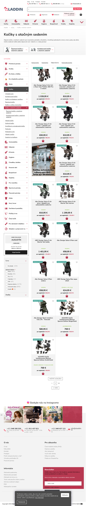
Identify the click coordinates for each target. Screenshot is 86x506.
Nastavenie (21, 502)
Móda (10, 198)
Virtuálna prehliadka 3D (10, 458)
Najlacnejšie (34, 63)
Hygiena (11, 157)
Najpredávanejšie (66, 63)
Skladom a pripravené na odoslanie (16, 229)
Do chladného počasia (15, 79)
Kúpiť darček (16, 252)
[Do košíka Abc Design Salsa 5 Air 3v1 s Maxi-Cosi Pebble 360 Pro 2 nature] (42, 102)
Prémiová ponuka (14, 64)
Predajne (37, 2)
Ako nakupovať (48, 451)
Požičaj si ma (12, 213)
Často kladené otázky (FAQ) (52, 447)
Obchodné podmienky (9, 472)
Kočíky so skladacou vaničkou (13, 99)
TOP (10, 281)
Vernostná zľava (13, 287)
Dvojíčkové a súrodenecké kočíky (14, 126)
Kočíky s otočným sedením (13, 108)
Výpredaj (11, 279)
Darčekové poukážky (15, 208)
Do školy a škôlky (14, 74)
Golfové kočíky (9, 123)
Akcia (10, 271)
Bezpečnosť (12, 173)
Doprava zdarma (14, 284)
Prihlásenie (32, 15)
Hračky (10, 69)
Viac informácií (38, 498)
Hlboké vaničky (9, 134)
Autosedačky (12, 142)
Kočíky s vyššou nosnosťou (13, 105)
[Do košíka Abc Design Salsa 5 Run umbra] (42, 296)
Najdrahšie (44, 63)
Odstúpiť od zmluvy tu (10, 477)
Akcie (10, 84)
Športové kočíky (9, 102)
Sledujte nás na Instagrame (43, 402)
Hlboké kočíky (9, 121)
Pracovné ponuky (8, 461)
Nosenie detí (12, 167)
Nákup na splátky (49, 456)
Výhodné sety (9, 94)
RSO (4, 484)
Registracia (44, 15)
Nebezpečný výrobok (9, 486)
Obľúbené (55, 15)
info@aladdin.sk (75, 429)
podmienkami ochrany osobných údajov (69, 487)
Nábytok (11, 147)
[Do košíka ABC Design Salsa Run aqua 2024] (66, 296)
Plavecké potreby (14, 193)
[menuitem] (5, 22)
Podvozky (7, 129)
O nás (32, 2)
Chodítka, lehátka (14, 162)
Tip (9, 276)
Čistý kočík (11, 219)
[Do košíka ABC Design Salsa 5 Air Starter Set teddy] (42, 257)
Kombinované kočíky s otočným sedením (14, 116)
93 (58, 383)
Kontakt (43, 2)
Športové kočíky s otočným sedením (13, 112)
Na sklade (12, 266)
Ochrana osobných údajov (11, 482)
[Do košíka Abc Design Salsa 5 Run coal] (66, 257)
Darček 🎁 (11, 289)
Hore (55, 388)
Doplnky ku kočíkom (11, 137)
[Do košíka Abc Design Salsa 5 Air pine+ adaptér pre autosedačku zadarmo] (42, 218)
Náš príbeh (6, 449)
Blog (28, 2)
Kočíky (10, 89)
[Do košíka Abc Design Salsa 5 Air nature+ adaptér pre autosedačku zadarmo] (66, 179)
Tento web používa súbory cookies (13, 479)
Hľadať (78, 9)
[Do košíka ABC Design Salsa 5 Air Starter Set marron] (66, 218)
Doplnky (11, 178)
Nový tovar (12, 203)
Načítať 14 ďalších (55, 378)
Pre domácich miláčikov (16, 224)
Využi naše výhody (49, 454)
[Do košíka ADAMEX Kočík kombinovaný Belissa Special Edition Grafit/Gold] (42, 373)
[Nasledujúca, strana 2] (54, 383)
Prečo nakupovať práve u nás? (12, 456)
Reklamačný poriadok (9, 475)
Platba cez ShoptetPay (51, 458)
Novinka (11, 274)
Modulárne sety (9, 132)
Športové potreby (14, 188)
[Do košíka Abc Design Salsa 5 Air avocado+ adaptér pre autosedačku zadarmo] (66, 102)
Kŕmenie (11, 152)
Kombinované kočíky (11, 97)
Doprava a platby (49, 449)
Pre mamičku (12, 183)
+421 (13, 428)
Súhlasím (64, 495)
